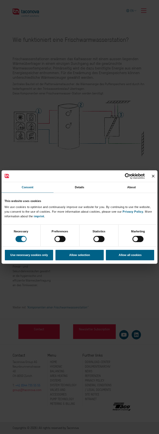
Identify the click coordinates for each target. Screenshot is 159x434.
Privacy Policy (133, 211)
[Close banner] (153, 176)
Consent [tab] (27, 187)
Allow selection (79, 255)
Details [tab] (79, 187)
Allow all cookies (130, 255)
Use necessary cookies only (29, 255)
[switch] (60, 239)
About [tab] (131, 187)
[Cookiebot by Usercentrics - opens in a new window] (128, 176)
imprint (39, 216)
